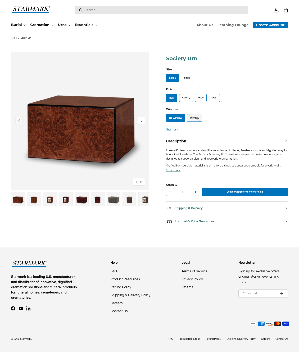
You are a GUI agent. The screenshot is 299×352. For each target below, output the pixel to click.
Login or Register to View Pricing (245, 191)
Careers (117, 303)
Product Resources (125, 279)
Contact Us (119, 311)
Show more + (173, 170)
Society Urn (26, 38)
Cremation (39, 25)
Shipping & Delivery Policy (131, 295)
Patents (187, 287)
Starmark (172, 129)
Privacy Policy (192, 279)
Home (14, 38)
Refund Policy (121, 287)
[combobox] (161, 10)
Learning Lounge (233, 25)
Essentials (84, 25)
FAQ (114, 271)
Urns (62, 25)
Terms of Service (194, 271)
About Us (204, 25)
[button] (286, 10)
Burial (16, 25)
